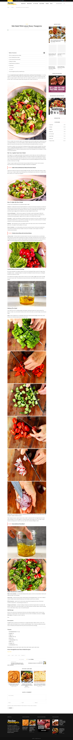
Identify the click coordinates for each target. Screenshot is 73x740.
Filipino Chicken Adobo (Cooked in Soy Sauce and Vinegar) (62, 722)
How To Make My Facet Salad (14, 57)
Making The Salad (13, 61)
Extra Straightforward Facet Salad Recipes (16, 71)
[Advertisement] (36, 16)
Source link (9, 651)
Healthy (47, 3)
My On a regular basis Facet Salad (15, 55)
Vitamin (11, 69)
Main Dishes (29, 3)
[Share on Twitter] (29, 659)
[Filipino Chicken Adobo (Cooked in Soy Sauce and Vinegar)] (55, 723)
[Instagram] (63, 0)
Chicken (57, 126)
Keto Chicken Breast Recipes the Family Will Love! (24, 0)
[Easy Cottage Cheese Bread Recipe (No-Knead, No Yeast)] (40, 677)
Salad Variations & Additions (15, 63)
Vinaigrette (23, 655)
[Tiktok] (65, 0)
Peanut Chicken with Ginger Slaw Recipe (52, 54)
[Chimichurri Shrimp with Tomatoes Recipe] (55, 731)
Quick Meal (57, 136)
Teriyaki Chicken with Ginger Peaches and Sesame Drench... (26, 685)
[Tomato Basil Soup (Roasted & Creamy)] (62, 61)
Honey (9, 655)
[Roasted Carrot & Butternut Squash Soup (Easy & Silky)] (53, 61)
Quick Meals (41, 3)
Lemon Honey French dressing (15, 59)
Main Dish (57, 131)
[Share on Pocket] (31, 659)
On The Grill (35, 3)
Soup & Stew (57, 140)
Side (19, 655)
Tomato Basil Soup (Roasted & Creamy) (61, 67)
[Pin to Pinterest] (30, 659)
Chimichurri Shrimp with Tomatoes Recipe (61, 730)
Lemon (13, 655)
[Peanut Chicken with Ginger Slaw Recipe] (53, 49)
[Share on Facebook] (28, 659)
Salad (16, 655)
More (51, 3)
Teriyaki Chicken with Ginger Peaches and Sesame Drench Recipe (32, 729)
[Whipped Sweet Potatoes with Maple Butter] (14, 677)
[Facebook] (61, 0)
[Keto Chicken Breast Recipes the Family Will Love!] (57, 34)
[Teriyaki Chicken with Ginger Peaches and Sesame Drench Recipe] (27, 677)
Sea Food (57, 138)
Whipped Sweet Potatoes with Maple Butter (25, 728)
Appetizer (57, 124)
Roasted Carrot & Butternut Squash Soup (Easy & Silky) (52, 67)
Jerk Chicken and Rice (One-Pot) (61, 54)
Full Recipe (12, 65)
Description (12, 67)
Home (8, 7)
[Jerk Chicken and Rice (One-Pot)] (62, 49)
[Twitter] (62, 0)
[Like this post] (27, 659)
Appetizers (23, 3)
